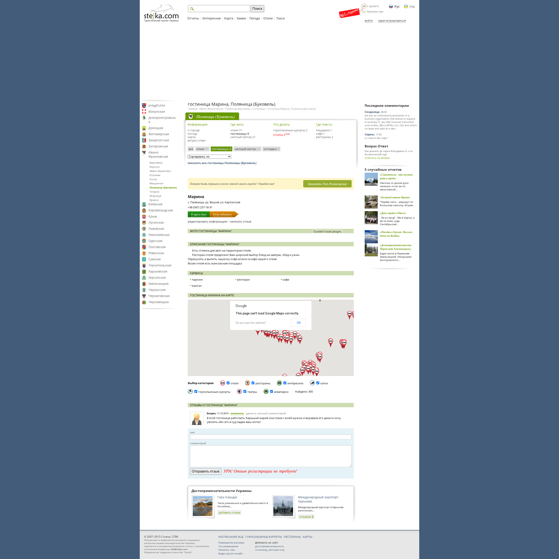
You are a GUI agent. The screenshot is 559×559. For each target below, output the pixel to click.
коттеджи (271, 149)
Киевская (155, 204)
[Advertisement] (279, 61)
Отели (268, 18)
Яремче (154, 200)
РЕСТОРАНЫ (292, 537)
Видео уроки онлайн (230, 553)
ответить (237, 413)
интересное (295, 383)
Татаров (154, 191)
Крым (152, 216)
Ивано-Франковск (160, 171)
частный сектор (247, 149)
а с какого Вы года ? (376, 138)
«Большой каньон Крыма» (395, 197)
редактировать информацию (208, 221)
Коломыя (155, 175)
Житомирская (158, 134)
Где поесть (324, 124)
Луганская (156, 222)
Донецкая (155, 128)
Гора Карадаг (227, 497)
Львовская (156, 228)
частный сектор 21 (242, 137)
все (191, 149)
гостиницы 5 (239, 134)
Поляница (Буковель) (163, 187)
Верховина (156, 162)
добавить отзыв (229, 512)
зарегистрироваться (392, 20)
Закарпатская (158, 140)
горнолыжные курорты (214, 392)
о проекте (373, 6)
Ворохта (154, 166)
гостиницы (258, 108)
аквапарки (281, 392)
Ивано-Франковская (158, 154)
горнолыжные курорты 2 (290, 130)
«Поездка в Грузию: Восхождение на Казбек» (396, 234)
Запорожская (158, 146)
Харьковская (157, 271)
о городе (194, 130)
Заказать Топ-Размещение (327, 183)
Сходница (372, 112)
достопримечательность (269, 546)
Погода (254, 18)
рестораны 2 (324, 137)
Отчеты (193, 18)
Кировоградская (160, 210)
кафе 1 (320, 134)
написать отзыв (240, 221)
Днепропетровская (162, 120)
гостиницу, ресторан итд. (270, 549)
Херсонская (157, 277)
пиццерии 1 (324, 130)
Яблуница (155, 195)
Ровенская (156, 253)
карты (192, 137)
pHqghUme (156, 105)
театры (252, 392)
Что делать (281, 124)
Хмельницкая (158, 283)
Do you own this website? (251, 322)
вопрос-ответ (197, 140)
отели (202, 149)
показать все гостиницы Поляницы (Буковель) (222, 163)
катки (324, 383)
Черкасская (157, 290)
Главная (192, 108)
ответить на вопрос (377, 158)
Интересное (211, 18)
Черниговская (159, 296)
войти (369, 20)
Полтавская (157, 247)
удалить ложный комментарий (266, 413)
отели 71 (236, 130)
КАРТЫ (307, 537)
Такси (280, 18)
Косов (153, 179)
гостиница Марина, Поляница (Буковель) (291, 108)
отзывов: (306, 517)
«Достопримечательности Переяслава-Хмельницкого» (395, 247)
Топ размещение (228, 546)
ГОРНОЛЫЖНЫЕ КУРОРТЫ (263, 537)
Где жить (237, 124)
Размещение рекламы (231, 542)
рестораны (262, 383)
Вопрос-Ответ (376, 146)
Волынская (156, 111)
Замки (241, 18)
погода (192, 134)
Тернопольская (159, 265)
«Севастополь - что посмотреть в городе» (396, 176)
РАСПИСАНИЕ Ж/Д (230, 537)
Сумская (154, 259)
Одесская (155, 241)
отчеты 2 (279, 135)
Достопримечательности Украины (222, 490)
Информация (197, 124)
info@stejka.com (179, 549)
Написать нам (375, 11)
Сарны (369, 134)
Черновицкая (158, 302)
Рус (397, 6)
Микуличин (156, 183)
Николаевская (158, 235)
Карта (228, 18)
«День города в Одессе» (393, 213)
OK (299, 322)
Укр (412, 6)
